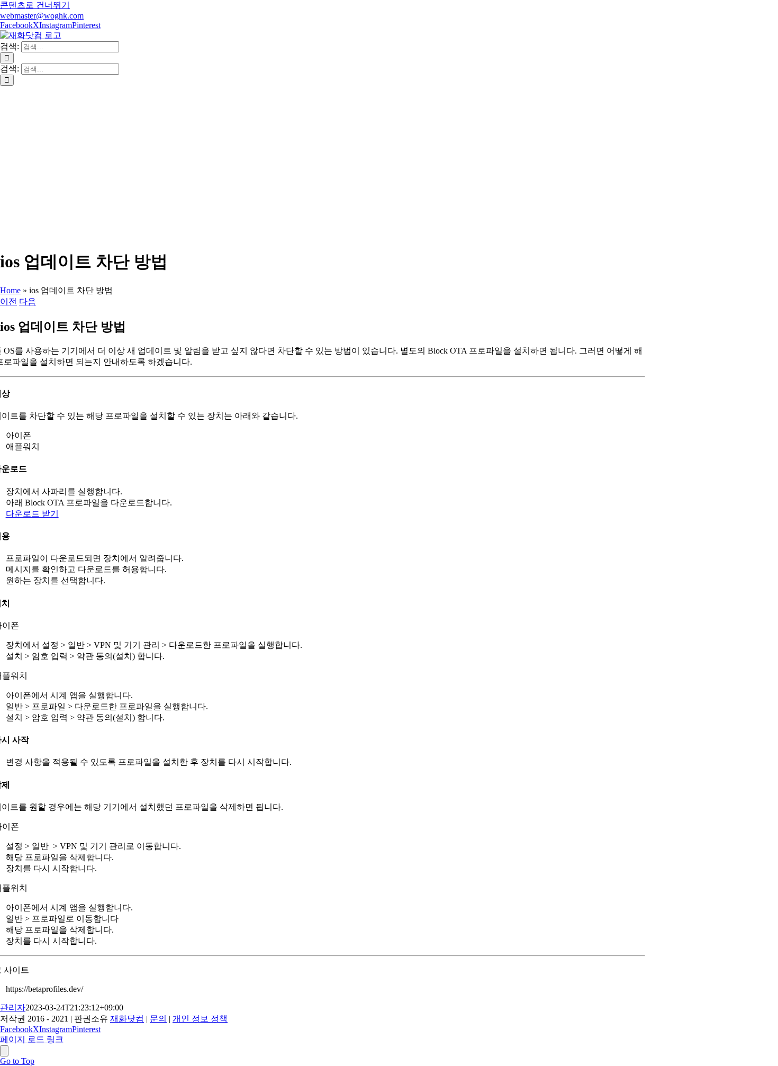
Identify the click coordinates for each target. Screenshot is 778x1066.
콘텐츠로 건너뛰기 (35, 5)
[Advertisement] (389, 165)
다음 (27, 301)
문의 (158, 1018)
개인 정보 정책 (200, 1018)
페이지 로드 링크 (32, 1039)
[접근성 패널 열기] (4, 1050)
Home (10, 290)
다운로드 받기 (32, 513)
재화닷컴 (127, 1018)
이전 (8, 301)
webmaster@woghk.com (42, 15)
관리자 (12, 1007)
